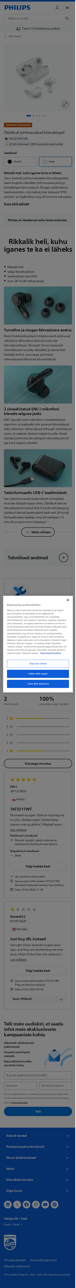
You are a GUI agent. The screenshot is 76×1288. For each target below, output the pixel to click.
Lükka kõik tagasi (36, 674)
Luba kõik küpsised (36, 684)
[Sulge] (66, 600)
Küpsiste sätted (36, 664)
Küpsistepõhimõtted (49, 653)
